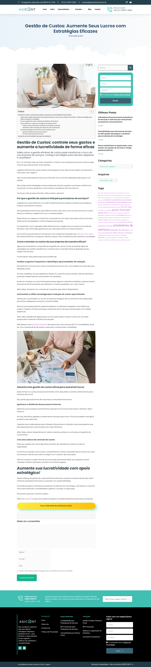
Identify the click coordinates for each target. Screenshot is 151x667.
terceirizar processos (39, 324)
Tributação (120, 237)
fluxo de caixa (126, 207)
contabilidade (107, 200)
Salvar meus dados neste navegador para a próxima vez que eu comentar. (46, 571)
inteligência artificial (109, 215)
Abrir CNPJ (101, 193)
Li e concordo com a (116, 95)
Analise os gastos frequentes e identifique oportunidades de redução (41, 125)
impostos (101, 215)
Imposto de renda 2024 (123, 213)
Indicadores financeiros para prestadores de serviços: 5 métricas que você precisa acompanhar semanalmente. (115, 119)
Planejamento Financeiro (115, 220)
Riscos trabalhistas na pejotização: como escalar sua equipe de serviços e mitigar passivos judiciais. (115, 148)
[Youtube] (24, 648)
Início (45, 9)
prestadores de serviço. (105, 226)
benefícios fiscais (120, 195)
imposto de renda (112, 213)
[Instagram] (20, 648)
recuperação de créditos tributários (113, 233)
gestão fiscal (103, 213)
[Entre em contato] (109, 9)
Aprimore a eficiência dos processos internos (34, 132)
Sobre (52, 9)
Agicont (29, 499)
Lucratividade (119, 215)
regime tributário (107, 235)
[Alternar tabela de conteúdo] (91, 112)
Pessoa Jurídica (103, 220)
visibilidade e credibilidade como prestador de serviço (116, 240)
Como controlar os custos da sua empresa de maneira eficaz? (38, 123)
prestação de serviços (119, 230)
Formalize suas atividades (104, 210)
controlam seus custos (85, 234)
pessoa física (126, 217)
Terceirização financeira (111, 237)
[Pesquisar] (130, 67)
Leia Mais (100, 125)
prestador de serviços (126, 222)
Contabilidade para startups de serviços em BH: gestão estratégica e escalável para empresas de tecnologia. (114, 133)
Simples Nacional (116, 235)
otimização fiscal (117, 217)
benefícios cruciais (124, 193)
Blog (89, 9)
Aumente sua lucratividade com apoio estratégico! (34, 136)
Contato (97, 9)
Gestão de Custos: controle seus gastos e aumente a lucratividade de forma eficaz (45, 115)
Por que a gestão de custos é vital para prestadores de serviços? (39, 121)
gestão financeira (121, 209)
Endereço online (107, 204)
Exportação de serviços (115, 207)
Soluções (78, 9)
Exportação (105, 207)
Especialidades (63, 9)
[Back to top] (147, 663)
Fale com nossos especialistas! (56, 506)
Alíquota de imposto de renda (111, 193)
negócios (110, 217)
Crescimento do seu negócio (116, 202)
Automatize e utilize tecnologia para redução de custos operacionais (41, 127)
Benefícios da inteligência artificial (107, 195)
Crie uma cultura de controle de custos (33, 134)
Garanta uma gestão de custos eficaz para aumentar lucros (37, 129)
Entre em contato (119, 8)
